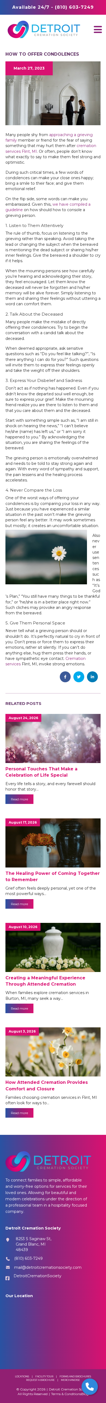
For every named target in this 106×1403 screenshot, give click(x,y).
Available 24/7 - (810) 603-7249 (53, 7)
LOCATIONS (22, 1376)
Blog (85, 1394)
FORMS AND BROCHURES (75, 1376)
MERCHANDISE (70, 1379)
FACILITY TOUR (44, 1376)
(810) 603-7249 (28, 1258)
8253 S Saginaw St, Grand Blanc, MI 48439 (33, 1244)
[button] (98, 29)
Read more (19, 799)
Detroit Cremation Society (69, 1389)
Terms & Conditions (66, 1394)
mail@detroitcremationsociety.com (48, 1267)
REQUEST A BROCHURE (40, 1379)
